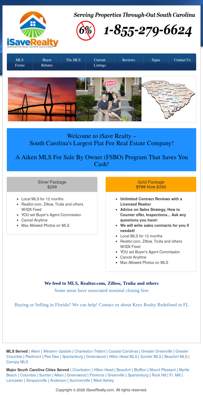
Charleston (81, 369)
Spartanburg (72, 356)
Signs (156, 59)
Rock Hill (159, 375)
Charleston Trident (90, 351)
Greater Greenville (156, 351)
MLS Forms (20, 62)
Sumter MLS (150, 356)
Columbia (28, 375)
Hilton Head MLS (123, 356)
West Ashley (103, 380)
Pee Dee (51, 356)
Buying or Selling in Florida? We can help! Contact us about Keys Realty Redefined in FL (102, 304)
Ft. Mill (175, 375)
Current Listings (100, 62)
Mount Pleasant (163, 369)
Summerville (80, 380)
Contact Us (182, 59)
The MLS (73, 59)
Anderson (58, 380)
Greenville (116, 375)
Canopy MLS (17, 361)
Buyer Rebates (47, 62)
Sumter (45, 375)
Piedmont (33, 356)
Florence (97, 375)
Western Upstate (57, 351)
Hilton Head (103, 369)
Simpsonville (36, 380)
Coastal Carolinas (123, 351)
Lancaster (14, 380)
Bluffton (140, 369)
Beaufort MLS (175, 356)
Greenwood (96, 356)
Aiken (35, 351)
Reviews (128, 59)
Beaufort (124, 369)
